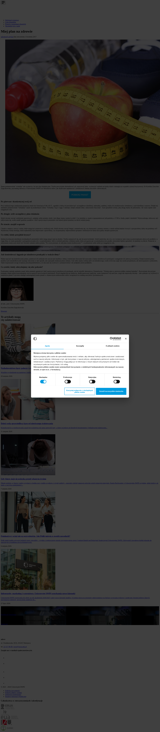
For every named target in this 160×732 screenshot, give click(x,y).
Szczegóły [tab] (80, 346)
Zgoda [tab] (47, 346)
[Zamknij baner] (126, 338)
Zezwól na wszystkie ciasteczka (111, 391)
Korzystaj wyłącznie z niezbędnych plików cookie (79, 391)
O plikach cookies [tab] (113, 346)
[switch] (68, 381)
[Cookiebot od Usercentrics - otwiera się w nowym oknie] (111, 338)
